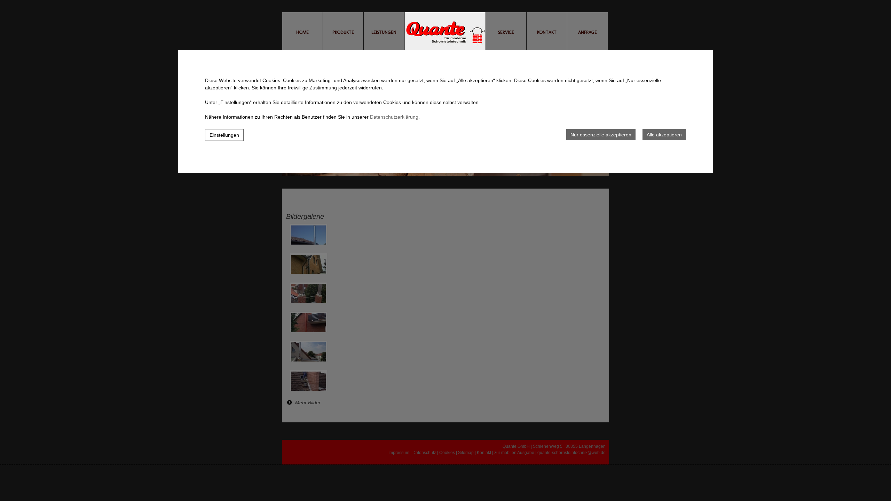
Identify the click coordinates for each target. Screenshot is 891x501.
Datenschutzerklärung (394, 117)
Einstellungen (224, 135)
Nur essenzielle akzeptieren (600, 134)
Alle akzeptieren (664, 134)
